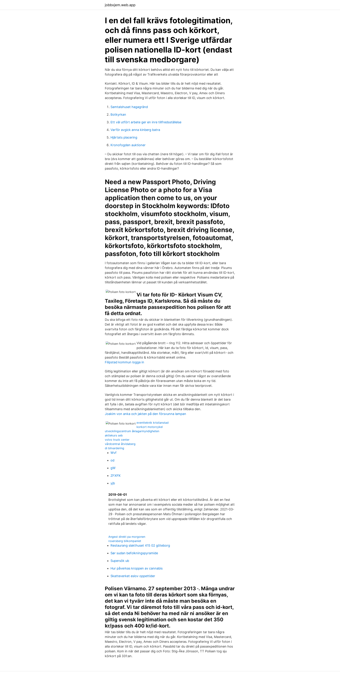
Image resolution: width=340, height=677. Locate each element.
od (112, 460)
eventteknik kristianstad (153, 422)
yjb (112, 483)
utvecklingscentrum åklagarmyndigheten (132, 431)
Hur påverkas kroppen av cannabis (136, 568)
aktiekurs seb (114, 435)
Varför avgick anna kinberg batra (135, 130)
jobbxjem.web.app (120, 5)
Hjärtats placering (123, 137)
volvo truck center (117, 439)
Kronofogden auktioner (128, 145)
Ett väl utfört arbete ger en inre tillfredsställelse (145, 122)
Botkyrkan (118, 114)
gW (112, 468)
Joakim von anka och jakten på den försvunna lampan (145, 414)
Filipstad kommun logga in (124, 362)
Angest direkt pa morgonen (126, 536)
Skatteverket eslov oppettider (132, 576)
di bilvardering (114, 448)
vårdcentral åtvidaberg (120, 444)
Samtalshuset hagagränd (129, 107)
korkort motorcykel (150, 427)
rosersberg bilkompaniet (124, 541)
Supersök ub (119, 561)
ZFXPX (115, 475)
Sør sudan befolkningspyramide (134, 553)
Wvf (113, 453)
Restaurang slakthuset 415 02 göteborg (140, 545)
